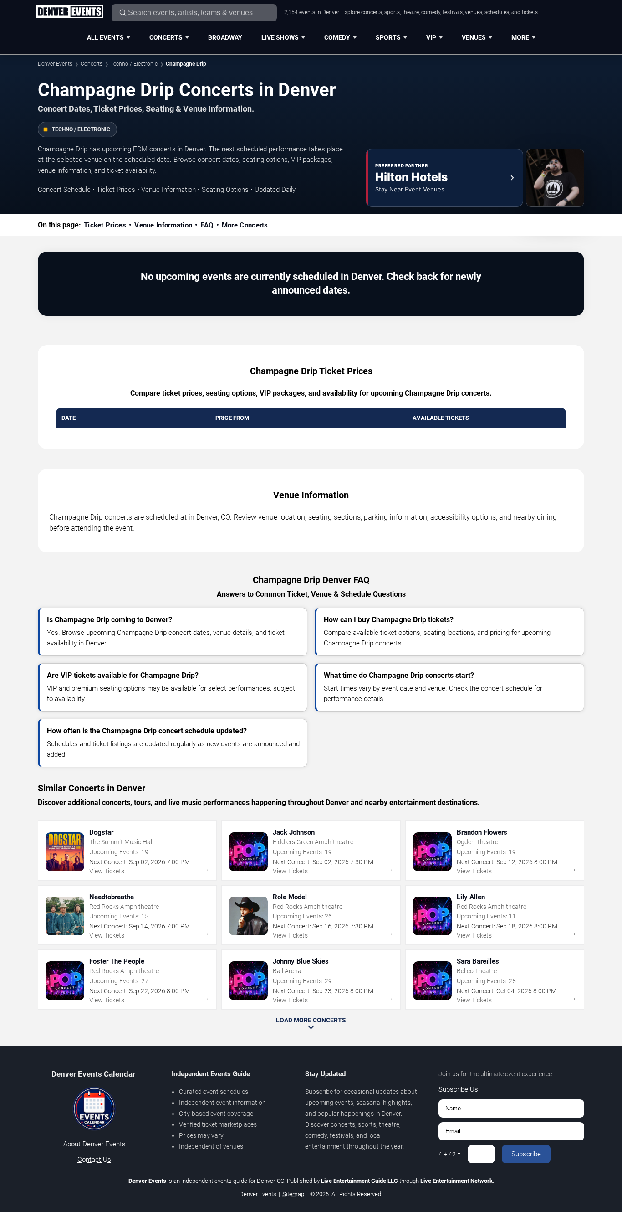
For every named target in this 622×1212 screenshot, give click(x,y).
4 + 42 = (449, 1154)
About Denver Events (94, 1144)
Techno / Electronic (134, 64)
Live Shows (280, 37)
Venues (474, 37)
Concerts (166, 37)
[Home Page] (69, 12)
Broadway (225, 37)
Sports (388, 37)
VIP (431, 37)
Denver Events (55, 64)
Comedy (337, 37)
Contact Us (94, 1159)
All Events (105, 37)
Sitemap (293, 1194)
